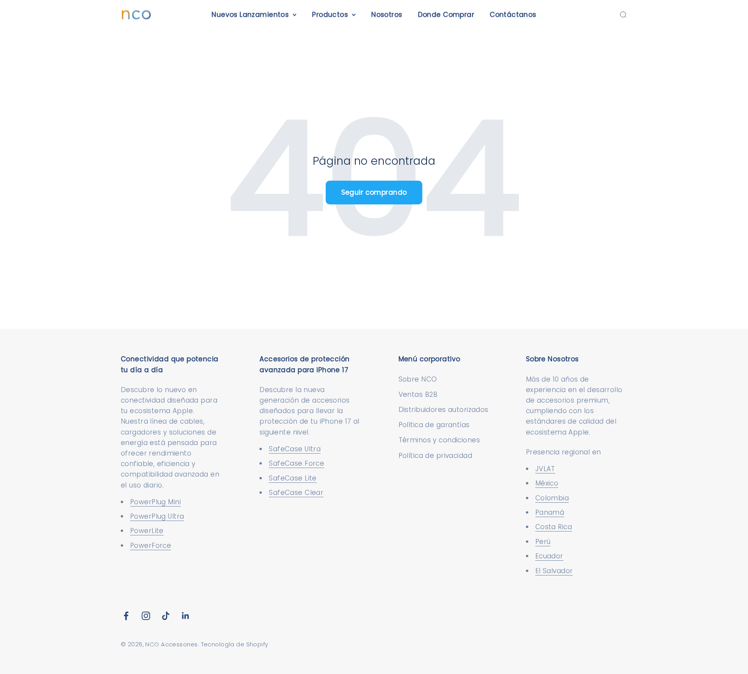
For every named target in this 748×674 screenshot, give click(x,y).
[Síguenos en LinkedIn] (185, 616)
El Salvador (554, 570)
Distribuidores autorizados (444, 409)
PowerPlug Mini (155, 502)
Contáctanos (513, 14)
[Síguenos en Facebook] (126, 616)
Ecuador (549, 556)
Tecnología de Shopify (234, 644)
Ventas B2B (418, 394)
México (547, 483)
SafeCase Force (296, 463)
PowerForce (150, 545)
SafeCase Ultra (295, 449)
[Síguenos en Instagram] (146, 616)
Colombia (552, 498)
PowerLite (147, 530)
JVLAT (545, 468)
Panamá (550, 512)
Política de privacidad (435, 455)
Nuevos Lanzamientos (250, 14)
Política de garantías (434, 424)
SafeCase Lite (293, 478)
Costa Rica (553, 526)
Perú (543, 541)
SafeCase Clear (296, 492)
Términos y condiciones (439, 440)
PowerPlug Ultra (157, 516)
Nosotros (386, 14)
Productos (330, 14)
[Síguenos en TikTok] (166, 616)
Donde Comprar (446, 14)
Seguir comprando (374, 192)
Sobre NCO (418, 379)
